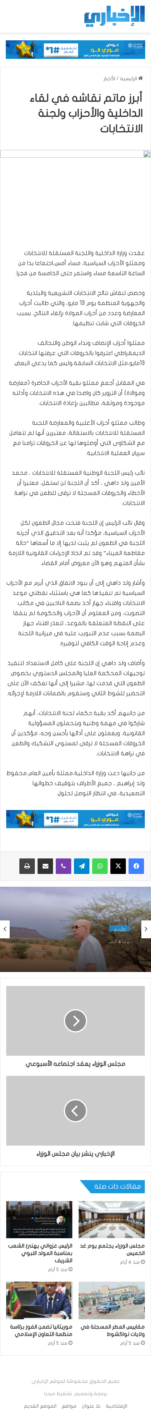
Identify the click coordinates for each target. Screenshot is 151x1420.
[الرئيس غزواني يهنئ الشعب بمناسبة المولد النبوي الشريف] (39, 1219)
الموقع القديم (40, 1406)
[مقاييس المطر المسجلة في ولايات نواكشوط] (112, 1300)
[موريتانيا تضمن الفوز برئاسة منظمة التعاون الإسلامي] (39, 1300)
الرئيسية (129, 78)
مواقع (69, 1406)
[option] (75, 929)
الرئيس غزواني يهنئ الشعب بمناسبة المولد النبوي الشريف (40, 1253)
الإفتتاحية (116, 1406)
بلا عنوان (91, 1406)
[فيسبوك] (136, 866)
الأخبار (109, 78)
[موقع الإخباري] (114, 16)
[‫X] (118, 866)
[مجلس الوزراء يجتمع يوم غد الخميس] (112, 1219)
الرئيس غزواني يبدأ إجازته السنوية (86, 949)
